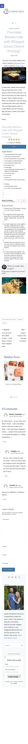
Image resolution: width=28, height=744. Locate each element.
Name (5, 546)
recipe (5, 323)
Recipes (17, 28)
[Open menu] (12, 23)
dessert (20, 319)
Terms (13, 653)
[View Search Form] (16, 23)
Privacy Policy (19, 66)
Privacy (18, 653)
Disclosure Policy (19, 63)
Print (14, 146)
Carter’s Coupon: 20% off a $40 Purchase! (21, 335)
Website (5, 563)
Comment (6, 519)
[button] (2, 6)
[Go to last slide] (6, 378)
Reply (4, 441)
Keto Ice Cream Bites (13, 384)
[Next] (21, 378)
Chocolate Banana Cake (9, 319)
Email (5, 555)
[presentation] (14, 371)
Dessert (11, 28)
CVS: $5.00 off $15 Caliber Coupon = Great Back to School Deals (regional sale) (7, 338)
